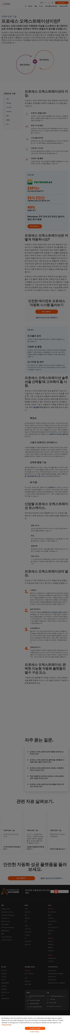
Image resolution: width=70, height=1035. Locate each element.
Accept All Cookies (35, 1028)
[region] (35, 1025)
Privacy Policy (6, 1025)
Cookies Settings (34, 1031)
